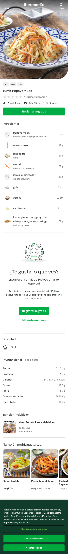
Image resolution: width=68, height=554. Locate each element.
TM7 (6, 84)
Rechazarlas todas (34, 538)
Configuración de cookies (34, 529)
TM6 (13, 84)
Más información (34, 320)
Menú (6, 8)
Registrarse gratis (34, 111)
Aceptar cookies (34, 548)
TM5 (20, 84)
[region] (34, 527)
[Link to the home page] (34, 6)
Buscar (61, 8)
